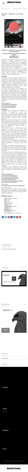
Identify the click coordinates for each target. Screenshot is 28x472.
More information (8, 211)
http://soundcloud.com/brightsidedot (9, 176)
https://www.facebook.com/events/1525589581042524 (13, 185)
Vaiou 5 (10, 205)
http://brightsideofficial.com (7, 174)
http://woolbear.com (5, 103)
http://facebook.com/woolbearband (9, 104)
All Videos (24, 267)
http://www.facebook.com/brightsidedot (10, 178)
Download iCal (18, 213)
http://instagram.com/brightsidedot (9, 182)
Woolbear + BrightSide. (12, 198)
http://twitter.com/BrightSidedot (8, 179)
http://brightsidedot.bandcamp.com (9, 175)
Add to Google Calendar (9, 213)
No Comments (24, 8)
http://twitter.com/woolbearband (8, 107)
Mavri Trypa (10, 202)
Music (25, 304)
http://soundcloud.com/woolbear (8, 105)
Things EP (5, 329)
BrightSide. (16, 8)
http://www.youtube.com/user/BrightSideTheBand (12, 180)
